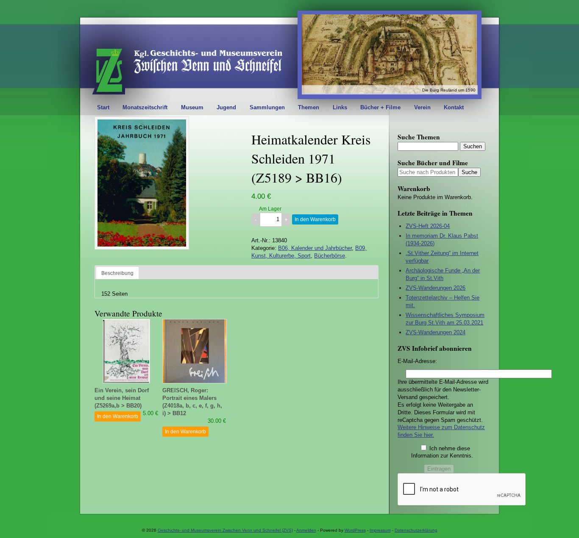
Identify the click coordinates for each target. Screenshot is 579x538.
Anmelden (306, 530)
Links (340, 107)
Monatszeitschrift (144, 107)
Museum (192, 107)
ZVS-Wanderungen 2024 (435, 332)
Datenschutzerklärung (416, 530)
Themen (308, 107)
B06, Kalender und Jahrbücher (315, 248)
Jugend (226, 107)
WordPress (355, 530)
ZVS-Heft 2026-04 (428, 226)
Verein (422, 107)
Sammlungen (267, 107)
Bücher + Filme (380, 107)
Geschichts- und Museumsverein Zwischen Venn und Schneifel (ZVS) (225, 530)
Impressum (380, 530)
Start (103, 107)
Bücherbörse (329, 255)
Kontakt (454, 107)
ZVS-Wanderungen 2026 (435, 288)
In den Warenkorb (315, 219)
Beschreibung (117, 273)
